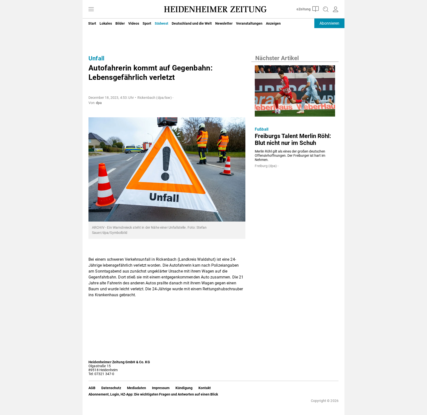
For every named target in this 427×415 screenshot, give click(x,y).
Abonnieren (329, 23)
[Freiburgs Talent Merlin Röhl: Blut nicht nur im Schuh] (295, 92)
